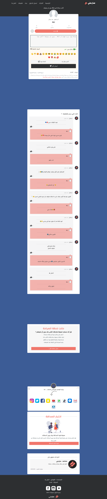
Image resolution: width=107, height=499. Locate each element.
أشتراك (41, 3)
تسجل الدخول (33, 3)
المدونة (55, 482)
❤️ (49, 57)
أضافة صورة (43, 62)
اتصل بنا (14, 3)
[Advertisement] (53, 94)
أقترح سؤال (65, 62)
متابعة (54, 31)
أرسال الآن (54, 66)
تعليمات (20, 3)
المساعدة (59, 479)
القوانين (52, 479)
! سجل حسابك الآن (53, 348)
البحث (50, 482)
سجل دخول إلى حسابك (56, 77)
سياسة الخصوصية (33, 72)
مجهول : (68, 118)
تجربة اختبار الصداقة (54, 443)
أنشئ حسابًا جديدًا (46, 77)
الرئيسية (47, 3)
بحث (26, 3)
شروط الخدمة (40, 72)
